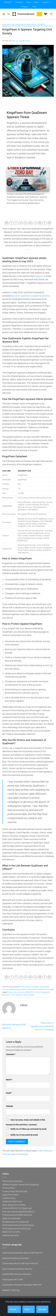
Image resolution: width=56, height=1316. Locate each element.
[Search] (8, 14)
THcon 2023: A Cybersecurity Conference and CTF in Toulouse (42, 1026)
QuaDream (19, 995)
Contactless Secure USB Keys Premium (20, 1263)
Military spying (24, 26)
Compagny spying (22, 24)
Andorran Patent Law (12, 1201)
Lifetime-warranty (10, 1235)
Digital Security (38, 24)
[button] (3, 14)
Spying (40, 26)
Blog (28, 2)
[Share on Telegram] (49, 223)
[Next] (44, 179)
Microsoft (5, 995)
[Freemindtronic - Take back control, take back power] (23, 14)
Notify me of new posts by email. (24, 1135)
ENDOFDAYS (29, 992)
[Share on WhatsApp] (6, 223)
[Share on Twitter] (21, 223)
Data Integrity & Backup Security (17, 1269)
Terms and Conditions (12, 1181)
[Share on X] (16, 223)
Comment (11, 1054)
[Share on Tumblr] (44, 223)
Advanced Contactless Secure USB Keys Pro (22, 1253)
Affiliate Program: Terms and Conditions (20, 1184)
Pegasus (39, 276)
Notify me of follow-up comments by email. (28, 1129)
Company (24, 6)
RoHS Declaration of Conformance (18, 1225)
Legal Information (10, 1194)
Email (9, 1093)
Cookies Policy (9, 1198)
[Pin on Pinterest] (30, 223)
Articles (10, 24)
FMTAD (28, 41)
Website (9, 1106)
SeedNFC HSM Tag (11, 1290)
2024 (4, 24)
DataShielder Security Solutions (16, 1274)
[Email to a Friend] (25, 223)
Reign (26, 995)
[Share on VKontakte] (35, 223)
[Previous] (11, 179)
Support (45, 2)
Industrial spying (9, 26)
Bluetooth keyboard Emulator (15, 1258)
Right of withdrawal (11, 1218)
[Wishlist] (45, 14)
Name (9, 1079)
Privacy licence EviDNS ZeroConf (17, 1215)
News (36, 2)
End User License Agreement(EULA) (18, 1211)
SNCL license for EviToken (14, 1205)
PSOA (12, 995)
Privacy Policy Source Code (14, 1191)
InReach (38, 992)
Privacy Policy (8, 1188)
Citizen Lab (12, 992)
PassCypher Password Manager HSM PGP (22, 1285)
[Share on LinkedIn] (40, 223)
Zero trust (48, 26)
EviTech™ (7, 2)
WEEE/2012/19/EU (11, 1232)
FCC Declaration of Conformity (16, 1228)
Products (18, 2)
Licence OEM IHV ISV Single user (17, 1208)
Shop (34, 6)
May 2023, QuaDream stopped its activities (30, 296)
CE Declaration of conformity (15, 1222)
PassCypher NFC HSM (12, 1279)
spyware (31, 995)
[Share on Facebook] (11, 223)
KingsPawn (46, 992)
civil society (20, 992)
